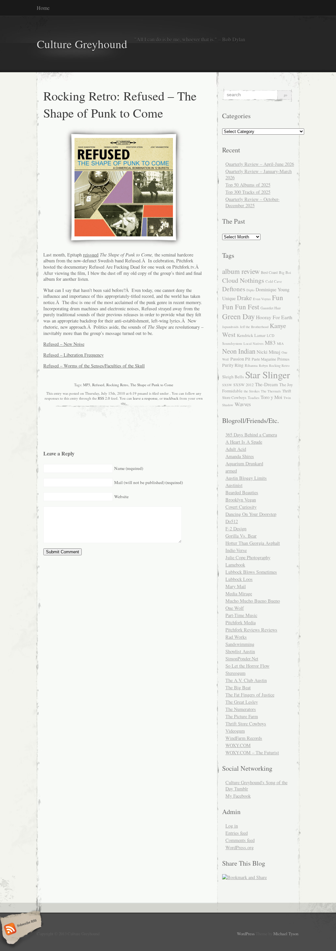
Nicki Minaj (268, 351)
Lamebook (235, 565)
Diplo (250, 290)
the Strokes (252, 391)
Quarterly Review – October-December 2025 (252, 202)
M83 (270, 342)
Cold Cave (273, 281)
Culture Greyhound (82, 44)
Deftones (233, 289)
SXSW (227, 385)
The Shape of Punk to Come (151, 384)
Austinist (233, 485)
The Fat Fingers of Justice (249, 695)
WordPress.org (239, 847)
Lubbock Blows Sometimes (251, 572)
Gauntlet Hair (271, 307)
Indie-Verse (236, 550)
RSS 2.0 (104, 398)
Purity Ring (232, 365)
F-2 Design (235, 528)
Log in (231, 826)
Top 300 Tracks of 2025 (247, 192)
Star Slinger (267, 374)
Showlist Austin (240, 651)
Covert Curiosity (241, 507)
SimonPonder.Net (241, 658)
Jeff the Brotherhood (254, 326)
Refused (98, 384)
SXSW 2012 (243, 384)
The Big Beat (238, 687)
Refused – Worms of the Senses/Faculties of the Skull (94, 366)
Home (43, 7)
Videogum (235, 731)
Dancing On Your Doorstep (250, 514)
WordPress (246, 934)
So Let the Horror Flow (247, 666)
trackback (171, 398)
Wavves (243, 404)
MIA (280, 343)
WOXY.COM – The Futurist (252, 752)
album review (241, 271)
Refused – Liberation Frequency (73, 355)
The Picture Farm (241, 716)
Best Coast (269, 272)
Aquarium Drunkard (244, 463)
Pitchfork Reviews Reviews (251, 630)
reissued (90, 255)
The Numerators (240, 709)
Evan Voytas (262, 299)
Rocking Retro (117, 384)
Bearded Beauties (241, 492)
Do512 (231, 521)
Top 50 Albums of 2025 (247, 185)
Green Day (238, 316)
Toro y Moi (271, 397)
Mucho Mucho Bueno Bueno (252, 601)
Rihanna (251, 365)
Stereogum (235, 673)
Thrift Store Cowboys (245, 723)
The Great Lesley (241, 702)
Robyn (263, 365)
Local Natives (253, 343)
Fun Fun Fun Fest (252, 302)
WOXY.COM (238, 745)
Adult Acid (235, 449)
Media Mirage (238, 593)
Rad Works (236, 637)
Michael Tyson (285, 934)
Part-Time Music (241, 615)
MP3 (86, 384)
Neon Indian (238, 351)
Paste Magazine (264, 359)
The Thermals (271, 391)
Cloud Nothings (243, 280)
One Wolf (234, 608)
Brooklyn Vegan (240, 500)
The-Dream (266, 384)
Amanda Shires (239, 456)
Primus (283, 359)
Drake (244, 298)
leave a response (145, 398)
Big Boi (285, 272)
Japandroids (230, 326)
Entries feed (236, 833)
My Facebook (238, 796)
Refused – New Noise (63, 344)
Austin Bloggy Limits (246, 478)
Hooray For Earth (274, 317)
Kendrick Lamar (251, 335)
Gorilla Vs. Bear (241, 536)
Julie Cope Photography (247, 557)
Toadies (253, 397)
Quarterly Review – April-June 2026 (259, 164)
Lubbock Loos (239, 579)
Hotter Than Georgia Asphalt (252, 543)
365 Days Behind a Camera (251, 434)
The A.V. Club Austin (246, 680)
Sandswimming (239, 644)
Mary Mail (235, 586)
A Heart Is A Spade (243, 442)
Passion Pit (240, 359)
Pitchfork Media (240, 622)
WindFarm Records (243, 738)
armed (231, 471)
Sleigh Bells (233, 377)
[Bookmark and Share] (244, 877)
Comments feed (240, 840)
